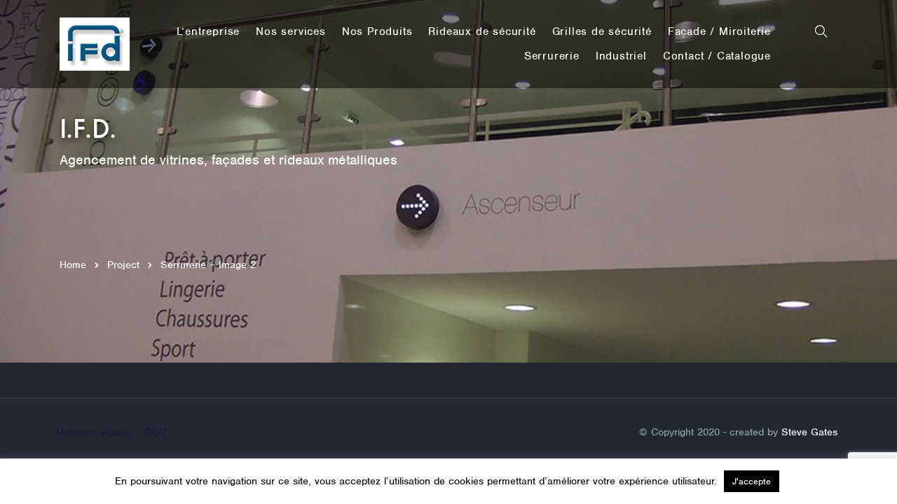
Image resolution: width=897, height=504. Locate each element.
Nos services (291, 31)
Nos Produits (377, 31)
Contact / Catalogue (717, 56)
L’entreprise (208, 31)
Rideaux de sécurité (481, 31)
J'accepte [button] (751, 481)
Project (123, 264)
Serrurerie (552, 56)
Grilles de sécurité (602, 31)
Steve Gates (809, 432)
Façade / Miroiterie (719, 31)
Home (73, 264)
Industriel (621, 56)
